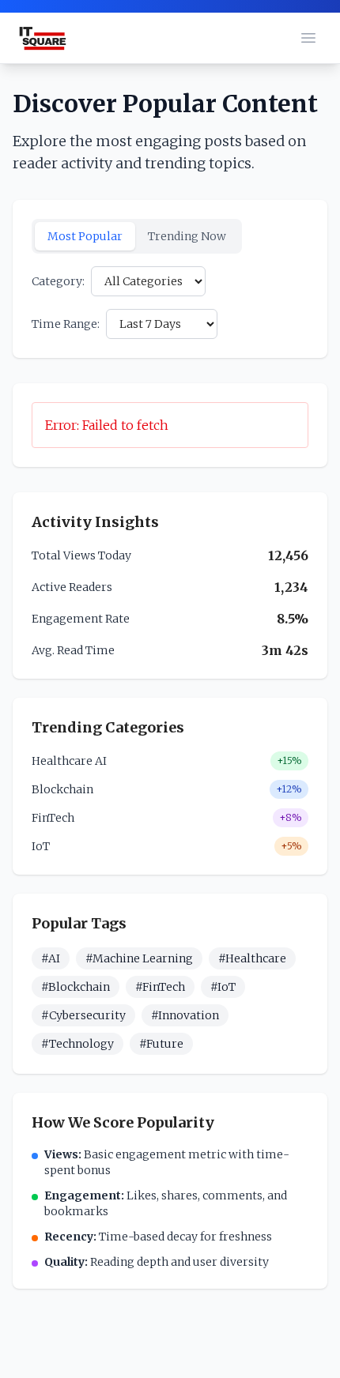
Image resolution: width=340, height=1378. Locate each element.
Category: (58, 281)
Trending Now (187, 236)
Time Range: (66, 324)
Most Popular (85, 236)
